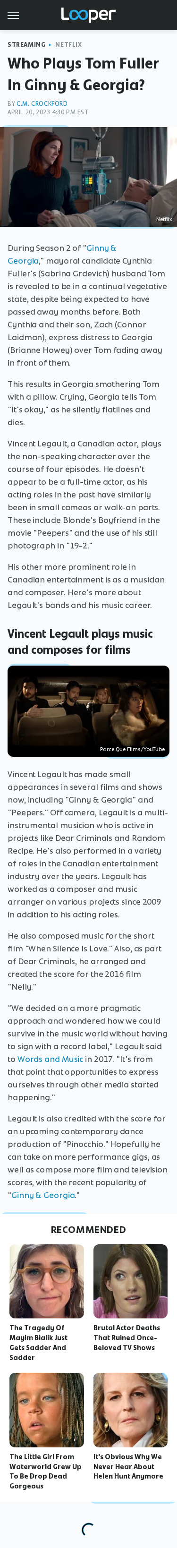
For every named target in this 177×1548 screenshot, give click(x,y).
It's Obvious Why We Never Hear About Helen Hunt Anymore (128, 1466)
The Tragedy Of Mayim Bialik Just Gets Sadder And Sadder (38, 1342)
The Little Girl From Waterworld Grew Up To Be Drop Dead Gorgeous (45, 1471)
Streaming (26, 45)
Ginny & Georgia (43, 1195)
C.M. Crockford (42, 104)
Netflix (68, 45)
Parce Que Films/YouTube (132, 749)
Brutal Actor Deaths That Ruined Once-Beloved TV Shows (126, 1337)
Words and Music (50, 1059)
